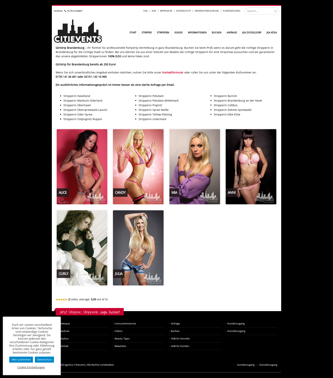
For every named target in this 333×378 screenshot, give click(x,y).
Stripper (147, 32)
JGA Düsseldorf (251, 32)
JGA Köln (272, 32)
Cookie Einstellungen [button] (31, 367)
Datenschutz (183, 10)
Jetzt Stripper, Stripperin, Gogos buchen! (90, 312)
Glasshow (63, 331)
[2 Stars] (59, 299)
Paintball (63, 346)
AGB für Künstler (180, 338)
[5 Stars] (66, 299)
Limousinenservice (125, 323)
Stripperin (163, 32)
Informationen (197, 32)
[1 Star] (57, 299)
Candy (120, 192)
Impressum (166, 10)
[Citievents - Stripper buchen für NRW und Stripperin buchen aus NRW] (78, 31)
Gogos (178, 32)
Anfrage (232, 32)
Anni (231, 192)
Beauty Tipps (122, 338)
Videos (118, 331)
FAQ (145, 10)
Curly (63, 273)
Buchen (216, 32)
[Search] (275, 11)
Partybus (63, 338)
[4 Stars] (64, 299)
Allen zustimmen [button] (21, 359)
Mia (174, 192)
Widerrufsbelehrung (207, 10)
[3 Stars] (61, 299)
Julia (118, 273)
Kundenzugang (231, 10)
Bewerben (120, 346)
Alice (63, 192)
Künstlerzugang (236, 331)
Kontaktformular (172, 72)
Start (133, 32)
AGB (154, 10)
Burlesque (64, 323)
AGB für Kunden (180, 346)
